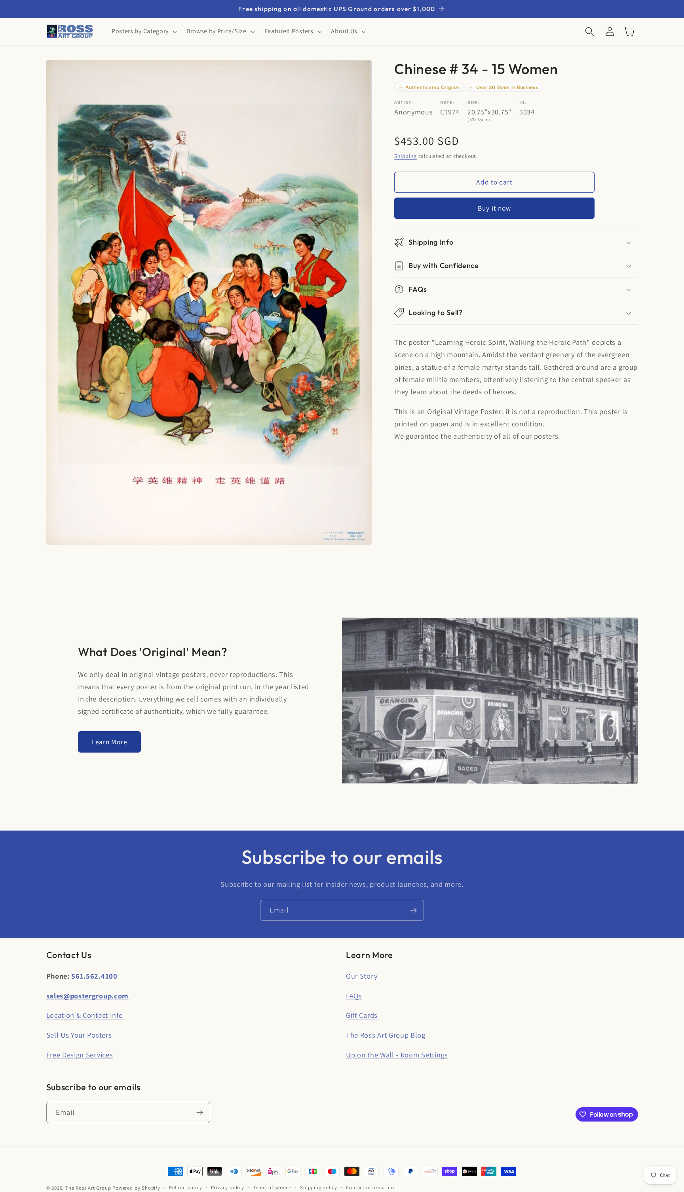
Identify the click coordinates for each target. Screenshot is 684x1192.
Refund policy (185, 1187)
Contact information (370, 1187)
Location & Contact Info (84, 1015)
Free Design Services (79, 1054)
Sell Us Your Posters (79, 1035)
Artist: (403, 103)
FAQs (354, 995)
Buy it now (494, 208)
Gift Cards (362, 1015)
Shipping (405, 156)
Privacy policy (227, 1187)
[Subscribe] (413, 910)
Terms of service (272, 1187)
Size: (473, 103)
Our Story (361, 976)
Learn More (109, 741)
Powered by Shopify (136, 1187)
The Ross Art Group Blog (386, 1035)
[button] (143, 31)
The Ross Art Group (88, 1187)
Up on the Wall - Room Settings (397, 1054)
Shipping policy (318, 1187)
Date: (447, 103)
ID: (522, 103)
